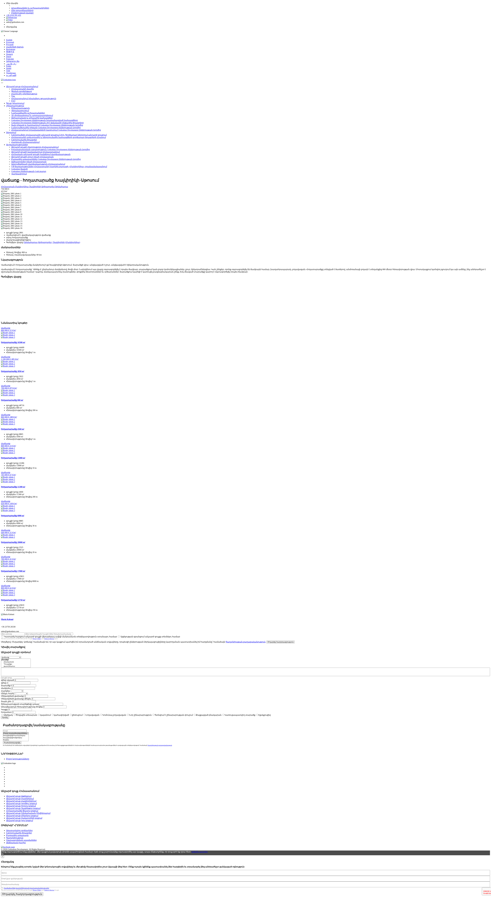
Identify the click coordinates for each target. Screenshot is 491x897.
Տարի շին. (6, 701)
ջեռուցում (77, 715)
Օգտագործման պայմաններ (21, 840)
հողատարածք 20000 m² (13, 542)
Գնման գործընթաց (21, 91)
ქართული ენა (12, 61)
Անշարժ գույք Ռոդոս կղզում (21, 806)
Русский (9, 44)
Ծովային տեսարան (26, 715)
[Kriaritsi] (16, 740)
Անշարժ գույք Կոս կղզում (19, 820)
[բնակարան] (16, 662)
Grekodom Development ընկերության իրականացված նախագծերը (44, 120)
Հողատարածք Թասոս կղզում (22, 811)
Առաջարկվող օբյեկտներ (19, 830)
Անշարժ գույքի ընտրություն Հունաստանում (35, 147)
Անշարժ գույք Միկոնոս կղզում (22, 816)
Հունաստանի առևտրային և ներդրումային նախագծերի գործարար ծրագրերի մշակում (58, 137)
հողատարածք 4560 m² (12, 429)
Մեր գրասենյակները (22, 10)
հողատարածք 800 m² (12, 400)
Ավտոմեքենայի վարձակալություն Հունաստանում (38, 164)
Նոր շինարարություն (140, 715)
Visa (13, 96)
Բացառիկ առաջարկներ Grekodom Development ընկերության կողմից (46, 159)
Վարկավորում (19, 174)
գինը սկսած (7, 680)
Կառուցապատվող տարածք (240, 715)
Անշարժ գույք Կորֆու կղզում (21, 803)
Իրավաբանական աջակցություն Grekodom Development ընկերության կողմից (50, 149)
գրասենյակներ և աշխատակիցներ (30, 8)
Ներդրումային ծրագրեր (24, 140)
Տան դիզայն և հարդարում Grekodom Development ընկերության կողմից (47, 125)
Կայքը (4, 709)
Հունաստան (8, 187)
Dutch (8, 56)
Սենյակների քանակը (12, 696)
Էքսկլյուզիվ (264, 715)
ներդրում (11, 132)
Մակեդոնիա (22, 187)
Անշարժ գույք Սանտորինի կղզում (24, 818)
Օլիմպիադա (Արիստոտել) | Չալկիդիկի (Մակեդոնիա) (52, 242)
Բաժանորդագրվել (12, 743)
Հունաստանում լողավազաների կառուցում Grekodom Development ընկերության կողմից (56, 130)
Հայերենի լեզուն (15, 47)
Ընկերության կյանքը (22, 13)
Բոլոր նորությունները (17, 759)
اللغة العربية (11, 75)
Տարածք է (6, 685)
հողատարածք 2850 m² (12, 371)
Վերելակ (8, 715)
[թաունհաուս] (16, 666)
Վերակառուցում (20, 110)
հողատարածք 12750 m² (13, 600)
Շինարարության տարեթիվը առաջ (20, 704)
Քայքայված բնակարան (208, 715)
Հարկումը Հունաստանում (25, 142)
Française (10, 59)
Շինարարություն (20, 108)
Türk (8, 71)
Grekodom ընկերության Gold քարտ (28, 171)
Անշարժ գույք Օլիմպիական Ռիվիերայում (28, 813)
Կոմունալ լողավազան (114, 715)
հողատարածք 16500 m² (13, 342)
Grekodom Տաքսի (19, 169)
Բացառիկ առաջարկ (17, 835)
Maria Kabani (7, 619)
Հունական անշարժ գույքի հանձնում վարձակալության (40, 154)
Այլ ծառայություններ (17, 145)
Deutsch (9, 54)
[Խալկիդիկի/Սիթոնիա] (16, 738)
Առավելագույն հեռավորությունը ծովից (21, 707)
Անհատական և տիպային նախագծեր (31, 118)
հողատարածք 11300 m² (13, 487)
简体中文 (10, 52)
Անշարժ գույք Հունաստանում (22, 86)
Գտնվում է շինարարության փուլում (174, 715)
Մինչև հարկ (7, 693)
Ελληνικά (10, 42)
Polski (8, 66)
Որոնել (5, 717)
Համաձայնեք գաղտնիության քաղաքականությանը (26, 888)
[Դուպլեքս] (16, 664)
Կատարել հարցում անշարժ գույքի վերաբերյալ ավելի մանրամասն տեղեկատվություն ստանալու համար (60, 637)
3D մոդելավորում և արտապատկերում (32, 115)
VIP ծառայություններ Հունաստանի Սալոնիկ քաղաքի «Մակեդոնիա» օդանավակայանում (59, 166)
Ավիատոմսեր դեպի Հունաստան (28, 162)
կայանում (45, 715)
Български (10, 49)
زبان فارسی (11, 64)
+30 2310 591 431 (13, 15)
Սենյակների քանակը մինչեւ (16, 699)
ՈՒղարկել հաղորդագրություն (280, 642)
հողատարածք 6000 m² (12, 516)
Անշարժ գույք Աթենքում (18, 796)
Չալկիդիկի (35, 187)
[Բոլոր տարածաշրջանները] (16, 733)
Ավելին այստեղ (200, 852)
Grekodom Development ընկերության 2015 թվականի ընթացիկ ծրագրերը (47, 123)
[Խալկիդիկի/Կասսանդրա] (16, 736)
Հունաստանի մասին (22, 89)
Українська (11, 73)
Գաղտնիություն (14, 838)
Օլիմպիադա (61, 187)
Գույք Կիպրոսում (15, 103)
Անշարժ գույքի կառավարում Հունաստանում (35, 152)
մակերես (6, 688)
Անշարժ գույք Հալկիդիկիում (21, 801)
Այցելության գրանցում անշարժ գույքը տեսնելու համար (150, 637)
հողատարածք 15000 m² (13, 458)
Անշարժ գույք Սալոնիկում (20, 799)
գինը (3, 683)
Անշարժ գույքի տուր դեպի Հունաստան (32, 157)
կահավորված (61, 715)
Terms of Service (49, 638)
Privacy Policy (37, 638)
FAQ (13, 101)
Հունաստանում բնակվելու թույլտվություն (33, 98)
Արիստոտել (47, 187)
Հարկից (5, 691)
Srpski (8, 68)
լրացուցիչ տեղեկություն (24, 94)
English (9, 40)
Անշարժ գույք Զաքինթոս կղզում (23, 808)
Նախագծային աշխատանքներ (28, 113)
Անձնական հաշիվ (16, 843)
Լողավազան (92, 715)
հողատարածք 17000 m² (13, 571)
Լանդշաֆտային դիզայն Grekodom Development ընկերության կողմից (46, 128)
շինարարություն (15, 106)
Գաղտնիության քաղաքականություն (245, 642)
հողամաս (6, 712)
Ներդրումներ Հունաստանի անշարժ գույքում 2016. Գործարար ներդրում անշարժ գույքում (59, 135)
